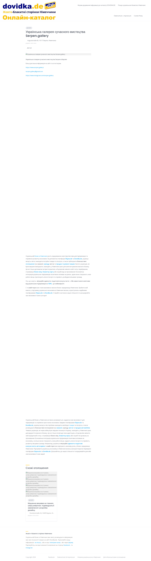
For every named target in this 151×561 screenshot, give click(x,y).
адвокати (71, 444)
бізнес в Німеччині (41, 256)
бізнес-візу (38, 272)
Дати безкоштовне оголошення (114, 557)
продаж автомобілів (82, 428)
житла (71, 428)
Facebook (51, 557)
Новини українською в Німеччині (89, 557)
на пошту (38, 542)
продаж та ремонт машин (65, 264)
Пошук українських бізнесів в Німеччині (131, 5)
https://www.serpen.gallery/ (35, 67)
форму (71, 542)
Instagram (29, 548)
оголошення (30, 264)
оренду (46, 264)
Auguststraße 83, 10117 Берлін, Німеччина (41, 40)
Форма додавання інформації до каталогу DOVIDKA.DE (96, 5)
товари (71, 425)
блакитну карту (48, 272)
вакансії (59, 428)
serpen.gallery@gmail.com (34, 71)
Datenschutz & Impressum (66, 557)
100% (50, 284)
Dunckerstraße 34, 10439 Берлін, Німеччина (42, 513)
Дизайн (29, 28)
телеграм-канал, (55, 542)
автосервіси (40, 446)
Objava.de (68, 259)
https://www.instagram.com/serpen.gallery (39, 75)
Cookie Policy (138, 16)
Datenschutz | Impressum (122, 16)
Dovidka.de (78, 259)
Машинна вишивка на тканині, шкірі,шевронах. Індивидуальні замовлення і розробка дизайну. (41, 506)
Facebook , (67, 545)
